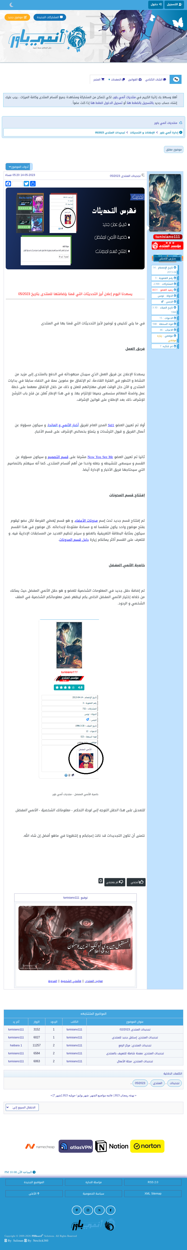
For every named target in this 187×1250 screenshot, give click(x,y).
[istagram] (88, 1210)
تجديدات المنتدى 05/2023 (125, 175)
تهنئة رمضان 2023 (124, 1095)
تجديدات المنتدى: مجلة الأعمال (135, 1061)
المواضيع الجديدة (34, 1182)
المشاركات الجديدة (48, 17)
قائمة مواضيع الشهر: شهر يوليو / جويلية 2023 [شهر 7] (82, 1095)
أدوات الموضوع (20, 166)
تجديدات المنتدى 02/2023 (135, 1029)
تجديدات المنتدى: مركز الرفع (135, 1045)
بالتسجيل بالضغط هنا (140, 103)
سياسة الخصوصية (93, 1193)
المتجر (97, 79)
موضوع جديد (15, 17)
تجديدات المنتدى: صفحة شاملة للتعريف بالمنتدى (135, 1053)
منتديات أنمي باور (124, 97)
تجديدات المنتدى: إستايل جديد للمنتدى (135, 1037)
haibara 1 (16, 1045)
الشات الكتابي (154, 79)
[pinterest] (77, 1210)
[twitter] (99, 1210)
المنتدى (157, 1083)
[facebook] (110, 1210)
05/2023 (140, 1083)
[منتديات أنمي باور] (93, 1224)
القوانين (133, 79)
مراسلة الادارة (94, 1182)
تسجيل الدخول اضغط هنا (106, 103)
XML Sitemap (153, 1193)
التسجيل (173, 4)
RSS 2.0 (153, 1182)
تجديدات (174, 1083)
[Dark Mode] (11, 5)
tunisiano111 (74, 1029)
